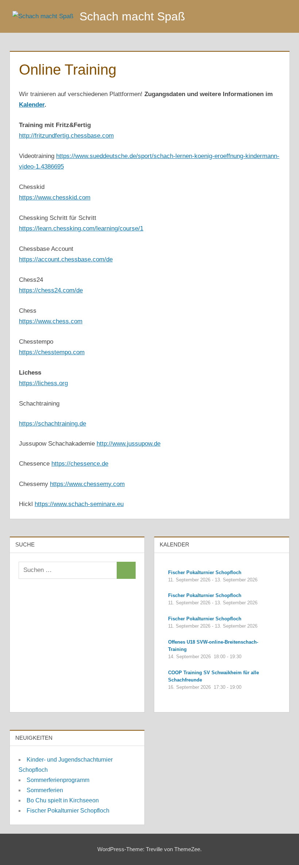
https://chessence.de (79, 463)
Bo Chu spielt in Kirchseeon (63, 800)
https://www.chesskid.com (54, 197)
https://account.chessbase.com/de (66, 259)
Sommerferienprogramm (58, 780)
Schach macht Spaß (132, 16)
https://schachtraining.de (52, 423)
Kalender (31, 104)
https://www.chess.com (50, 321)
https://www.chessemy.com (87, 484)
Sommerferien (45, 790)
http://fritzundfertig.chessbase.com (66, 135)
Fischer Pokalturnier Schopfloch (68, 810)
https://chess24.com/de (51, 290)
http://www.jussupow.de (128, 443)
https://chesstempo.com (52, 352)
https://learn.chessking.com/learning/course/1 (81, 228)
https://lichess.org (43, 383)
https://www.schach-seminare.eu (79, 504)
